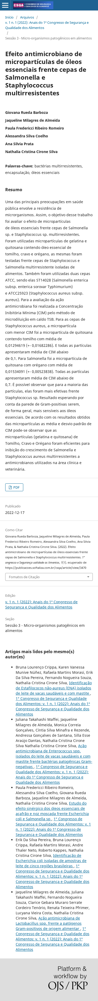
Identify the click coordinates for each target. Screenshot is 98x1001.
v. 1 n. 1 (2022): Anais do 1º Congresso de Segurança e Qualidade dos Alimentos (47, 25)
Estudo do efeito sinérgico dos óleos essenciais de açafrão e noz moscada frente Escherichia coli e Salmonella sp (52, 811)
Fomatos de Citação (24, 577)
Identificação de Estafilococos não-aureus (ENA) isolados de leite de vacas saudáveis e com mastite (54, 688)
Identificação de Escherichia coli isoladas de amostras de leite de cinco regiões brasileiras (51, 860)
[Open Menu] (5, 5)
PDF (16, 487)
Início (9, 17)
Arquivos (27, 17)
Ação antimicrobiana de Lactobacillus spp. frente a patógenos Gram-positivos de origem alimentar (49, 923)
